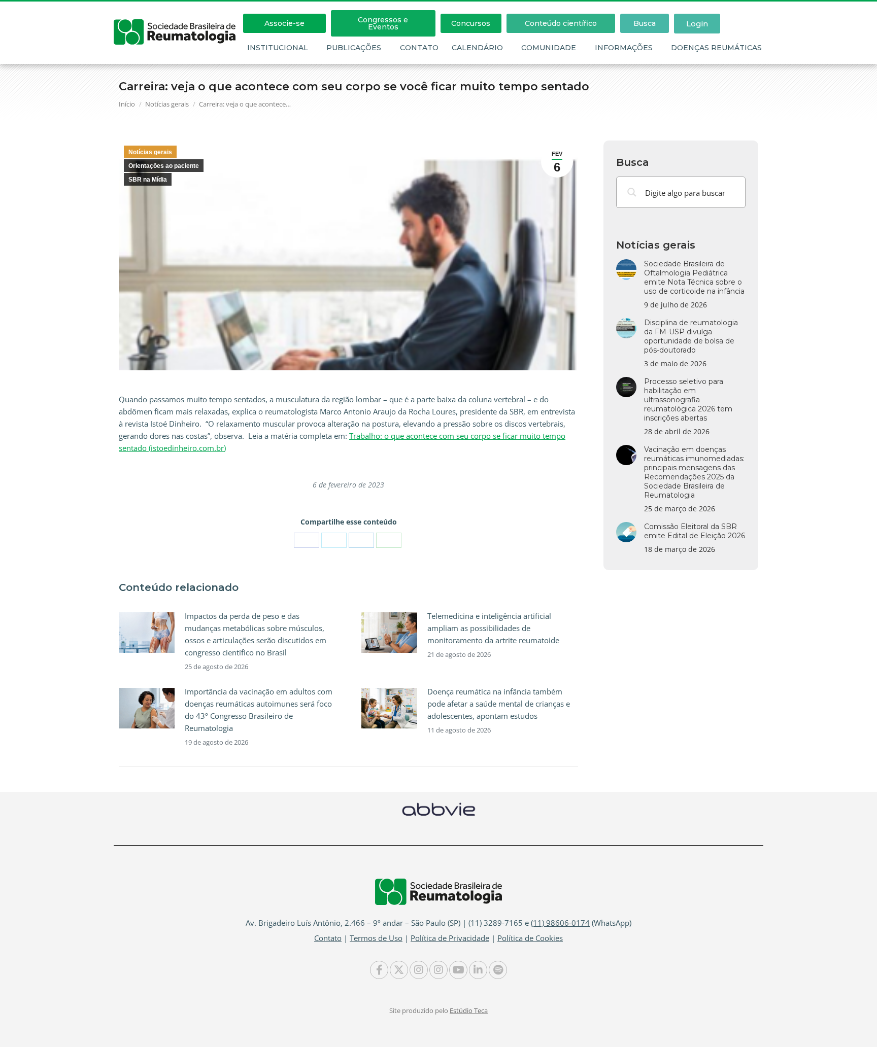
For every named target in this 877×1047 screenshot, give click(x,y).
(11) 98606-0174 (560, 923)
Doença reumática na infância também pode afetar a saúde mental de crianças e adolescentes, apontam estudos (498, 703)
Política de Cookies (530, 938)
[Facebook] (306, 540)
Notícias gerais (150, 152)
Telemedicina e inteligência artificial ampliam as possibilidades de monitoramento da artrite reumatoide (493, 628)
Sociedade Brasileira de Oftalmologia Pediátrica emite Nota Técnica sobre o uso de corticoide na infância (694, 277)
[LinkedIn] (361, 540)
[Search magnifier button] (631, 192)
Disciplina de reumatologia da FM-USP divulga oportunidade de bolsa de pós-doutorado (691, 336)
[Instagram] (419, 970)
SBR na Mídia (147, 179)
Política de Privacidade (450, 938)
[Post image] (147, 632)
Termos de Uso (376, 938)
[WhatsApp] (388, 540)
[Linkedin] (478, 970)
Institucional (277, 47)
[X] (334, 540)
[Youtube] (458, 970)
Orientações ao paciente (163, 165)
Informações (624, 47)
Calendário (477, 47)
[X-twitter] (399, 970)
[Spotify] (498, 970)
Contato (419, 47)
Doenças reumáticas (716, 47)
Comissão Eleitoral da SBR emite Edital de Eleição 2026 (694, 531)
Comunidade (548, 47)
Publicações (353, 47)
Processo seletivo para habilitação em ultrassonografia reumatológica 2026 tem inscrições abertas (688, 400)
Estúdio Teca (469, 1010)
